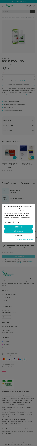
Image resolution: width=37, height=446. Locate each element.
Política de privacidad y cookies (25, 239)
